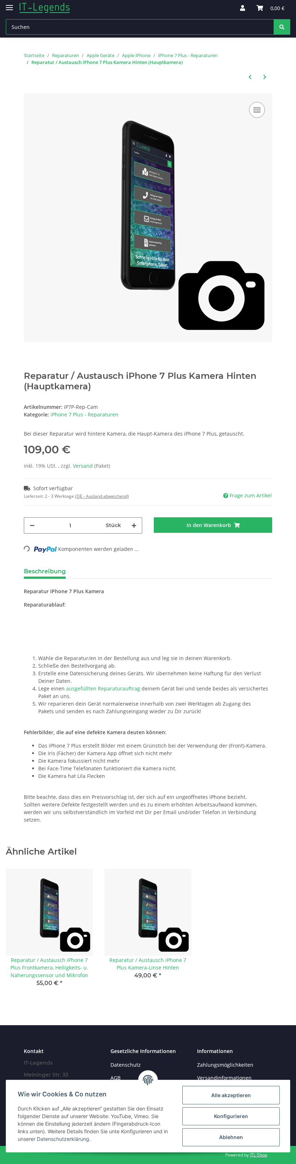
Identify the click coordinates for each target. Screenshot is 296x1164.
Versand (83, 465)
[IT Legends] (44, 8)
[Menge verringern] (32, 525)
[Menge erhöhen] (134, 525)
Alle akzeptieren (231, 1095)
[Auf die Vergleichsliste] (257, 110)
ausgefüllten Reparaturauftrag (103, 688)
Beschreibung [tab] (45, 571)
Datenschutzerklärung (63, 1139)
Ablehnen (231, 1137)
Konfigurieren (231, 1116)
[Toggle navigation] (9, 4)
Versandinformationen (224, 1077)
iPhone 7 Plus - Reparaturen (84, 414)
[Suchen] (282, 27)
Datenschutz (125, 1064)
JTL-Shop (258, 1155)
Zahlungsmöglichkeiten (225, 1064)
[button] (242, 8)
